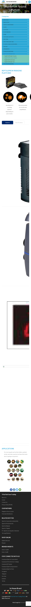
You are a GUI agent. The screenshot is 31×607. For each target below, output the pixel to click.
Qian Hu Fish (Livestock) (7, 523)
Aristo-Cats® (5, 549)
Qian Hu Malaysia (6, 526)
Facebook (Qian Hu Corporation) (10, 559)
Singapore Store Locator (8, 511)
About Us (4, 497)
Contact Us (4, 502)
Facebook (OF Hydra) (7, 564)
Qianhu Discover (6, 540)
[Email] (20, 489)
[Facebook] (11, 489)
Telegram (4, 573)
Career (3, 500)
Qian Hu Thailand (6, 528)
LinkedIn (4, 578)
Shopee (4, 543)
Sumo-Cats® (5, 552)
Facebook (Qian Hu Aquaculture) (9, 566)
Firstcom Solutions (24, 602)
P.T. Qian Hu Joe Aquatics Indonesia (10, 530)
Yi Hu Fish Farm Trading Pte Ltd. (18, 596)
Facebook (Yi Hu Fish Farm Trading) (10, 561)
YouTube (4, 576)
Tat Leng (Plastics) (6, 533)
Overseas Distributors (7, 513)
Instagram (4, 571)
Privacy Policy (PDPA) (7, 504)
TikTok (3, 581)
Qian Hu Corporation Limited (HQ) (10, 521)
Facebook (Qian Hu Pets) (8, 569)
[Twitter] (17, 489)
